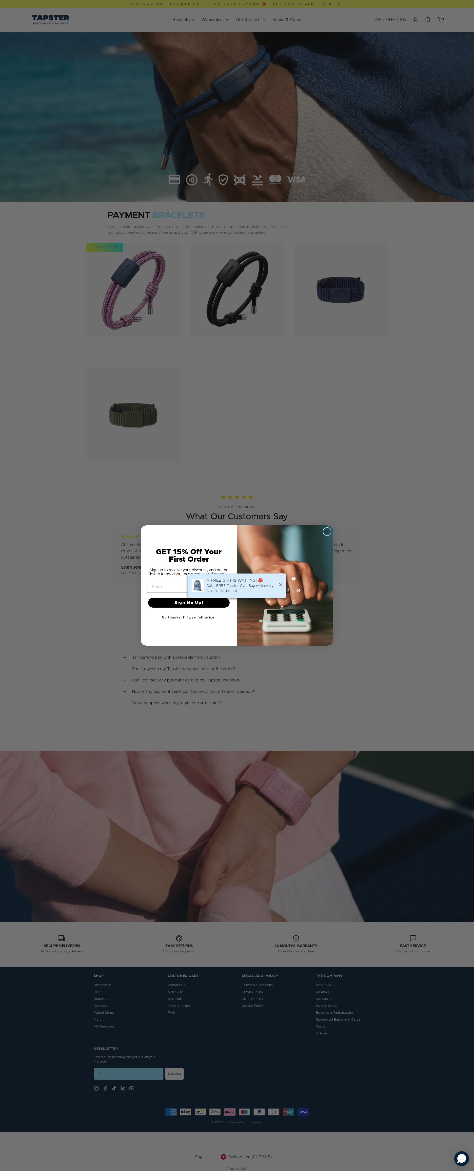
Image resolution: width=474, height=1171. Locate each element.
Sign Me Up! (189, 603)
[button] (461, 1158)
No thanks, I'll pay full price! (189, 617)
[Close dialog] (327, 531)
